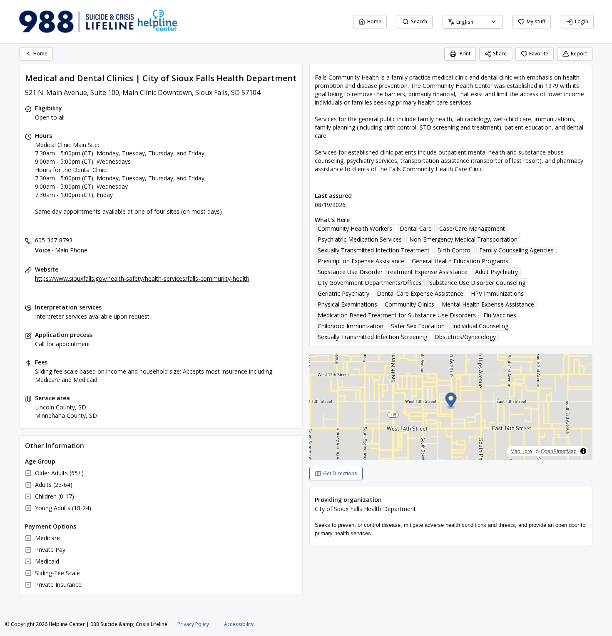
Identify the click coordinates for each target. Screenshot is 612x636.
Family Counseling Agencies (516, 250)
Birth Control (454, 250)
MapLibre (521, 450)
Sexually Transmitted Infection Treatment (374, 250)
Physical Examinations (347, 304)
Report (579, 53)
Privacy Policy (193, 624)
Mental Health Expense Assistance (488, 304)
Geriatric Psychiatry (343, 293)
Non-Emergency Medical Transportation (463, 239)
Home (374, 21)
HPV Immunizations (497, 293)
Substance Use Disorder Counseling (477, 283)
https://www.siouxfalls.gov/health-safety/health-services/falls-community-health (142, 278)
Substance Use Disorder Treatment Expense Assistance (393, 272)
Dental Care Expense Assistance (420, 293)
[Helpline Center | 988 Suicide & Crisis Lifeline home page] (98, 21)
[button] (451, 401)
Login (581, 21)
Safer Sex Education (418, 326)
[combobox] (473, 22)
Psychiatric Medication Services (360, 239)
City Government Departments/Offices (370, 283)
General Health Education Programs (460, 261)
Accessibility (239, 624)
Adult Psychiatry (496, 272)
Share (500, 53)
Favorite (538, 53)
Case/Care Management (472, 228)
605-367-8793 (53, 240)
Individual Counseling (480, 326)
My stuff (536, 21)
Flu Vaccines (499, 315)
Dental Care (416, 228)
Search (419, 21)
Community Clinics (409, 304)
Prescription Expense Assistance (361, 261)
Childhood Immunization (350, 326)
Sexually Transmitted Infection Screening (372, 337)
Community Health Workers (355, 228)
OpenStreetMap (559, 450)
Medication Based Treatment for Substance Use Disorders (397, 315)
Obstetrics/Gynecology (465, 337)
